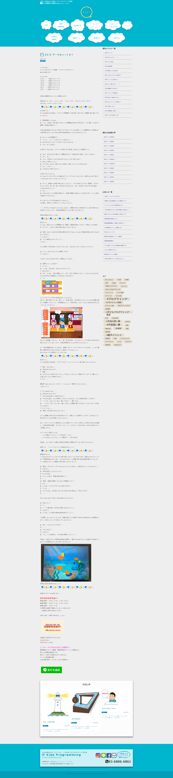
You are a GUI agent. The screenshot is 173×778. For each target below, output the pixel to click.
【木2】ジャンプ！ (108, 52)
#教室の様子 (108, 328)
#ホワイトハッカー (124, 305)
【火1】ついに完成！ (109, 61)
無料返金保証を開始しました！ (111, 218)
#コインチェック (109, 292)
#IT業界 (126, 279)
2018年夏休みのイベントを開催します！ (113, 227)
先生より (43, 60)
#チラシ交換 (118, 295)
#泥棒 (127, 328)
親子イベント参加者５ (109, 136)
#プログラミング (117, 299)
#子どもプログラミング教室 (118, 312)
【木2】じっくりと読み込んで (111, 79)
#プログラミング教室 (113, 302)
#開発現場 (107, 338)
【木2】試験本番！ (108, 66)
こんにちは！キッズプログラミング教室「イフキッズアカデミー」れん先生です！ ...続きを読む (56, 730)
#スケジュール (108, 295)
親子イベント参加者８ (109, 172)
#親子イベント (114, 335)
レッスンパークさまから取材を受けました (113, 205)
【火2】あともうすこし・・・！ (111, 57)
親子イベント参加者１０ (109, 163)
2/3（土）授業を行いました (110, 249)
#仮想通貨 (107, 308)
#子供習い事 (113, 324)
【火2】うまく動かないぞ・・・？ (112, 84)
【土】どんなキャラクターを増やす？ (112, 75)
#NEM (106, 282)
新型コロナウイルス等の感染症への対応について (115, 214)
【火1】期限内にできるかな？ (111, 88)
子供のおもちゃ (117, 344)
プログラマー (128, 341)
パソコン (119, 341)
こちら (62, 615)
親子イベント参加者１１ (109, 159)
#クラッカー (124, 286)
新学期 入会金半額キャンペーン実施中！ (113, 236)
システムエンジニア (124, 338)
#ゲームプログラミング (113, 289)
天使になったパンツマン (109, 232)
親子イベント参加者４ (109, 141)
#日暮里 (118, 328)
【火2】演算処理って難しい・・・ (112, 110)
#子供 (106, 318)
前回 (47, 113)
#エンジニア (122, 282)
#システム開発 (120, 292)
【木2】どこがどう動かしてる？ (111, 115)
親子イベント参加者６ (109, 181)
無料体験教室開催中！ (109, 240)
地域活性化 (107, 344)
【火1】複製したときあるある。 (111, 70)
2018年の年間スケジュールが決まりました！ (114, 258)
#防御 (115, 338)
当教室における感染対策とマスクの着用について (115, 200)
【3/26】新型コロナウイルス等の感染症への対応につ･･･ (117, 209)
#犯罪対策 (107, 331)
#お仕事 (114, 282)
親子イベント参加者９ (109, 168)
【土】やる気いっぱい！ (109, 106)
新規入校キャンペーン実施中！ (111, 254)
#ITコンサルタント (109, 279)
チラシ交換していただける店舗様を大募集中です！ (115, 245)
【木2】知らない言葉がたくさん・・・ (113, 97)
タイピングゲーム (109, 341)
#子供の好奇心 (115, 318)
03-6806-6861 (49, 3)
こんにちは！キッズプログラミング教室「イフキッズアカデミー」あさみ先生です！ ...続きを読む (84, 727)
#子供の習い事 (113, 321)
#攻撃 (127, 325)
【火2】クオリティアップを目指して (112, 101)
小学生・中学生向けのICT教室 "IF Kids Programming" (85, 773)
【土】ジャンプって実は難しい (111, 92)
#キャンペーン (111, 286)
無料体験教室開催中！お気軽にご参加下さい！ (114, 223)
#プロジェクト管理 (109, 305)
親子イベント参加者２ (109, 150)
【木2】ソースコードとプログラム (112, 196)
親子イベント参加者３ (109, 145)
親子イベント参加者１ (109, 154)
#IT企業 (119, 279)
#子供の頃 (127, 321)
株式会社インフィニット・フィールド (61, 761)
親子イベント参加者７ (109, 177)
